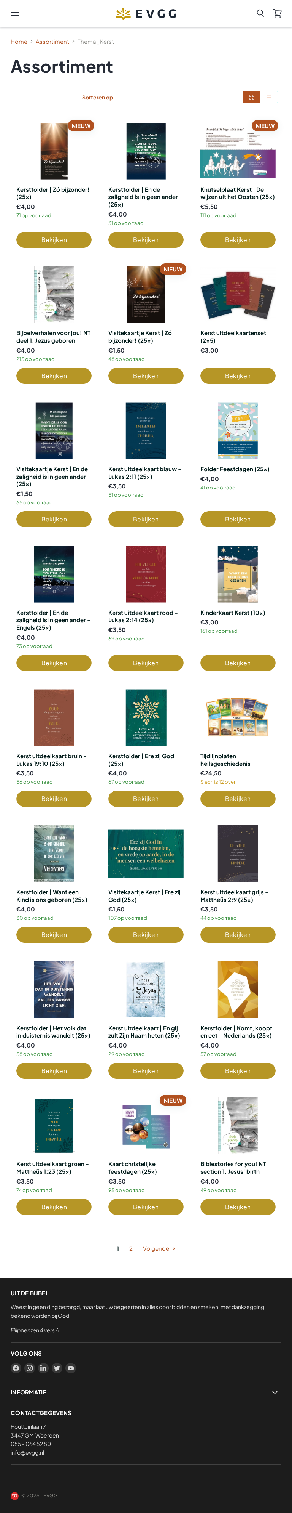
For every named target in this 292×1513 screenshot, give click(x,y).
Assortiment (52, 41)
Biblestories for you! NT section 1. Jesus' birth (233, 1167)
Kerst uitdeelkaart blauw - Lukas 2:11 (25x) (144, 472)
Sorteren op (97, 97)
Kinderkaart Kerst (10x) (232, 612)
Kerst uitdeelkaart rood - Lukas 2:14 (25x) (143, 616)
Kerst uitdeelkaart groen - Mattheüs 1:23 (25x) (52, 1167)
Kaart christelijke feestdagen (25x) (132, 1167)
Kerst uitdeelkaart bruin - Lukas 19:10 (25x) (51, 759)
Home (19, 41)
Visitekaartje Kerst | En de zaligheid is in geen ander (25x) (52, 476)
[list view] (269, 97)
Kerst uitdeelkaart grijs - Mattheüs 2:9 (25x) (234, 895)
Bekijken (54, 239)
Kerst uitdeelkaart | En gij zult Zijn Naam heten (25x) (144, 1031)
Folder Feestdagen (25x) (235, 468)
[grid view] (251, 97)
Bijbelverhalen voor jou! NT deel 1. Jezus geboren (53, 336)
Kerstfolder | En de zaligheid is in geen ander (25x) (143, 197)
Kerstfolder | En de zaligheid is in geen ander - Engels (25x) (53, 620)
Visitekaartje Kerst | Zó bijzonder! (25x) (140, 336)
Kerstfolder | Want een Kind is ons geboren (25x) (51, 895)
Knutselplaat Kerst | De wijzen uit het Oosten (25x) (237, 193)
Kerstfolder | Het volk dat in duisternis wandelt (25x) (53, 1031)
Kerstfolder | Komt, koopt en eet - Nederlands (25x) (236, 1031)
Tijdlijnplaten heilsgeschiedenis (225, 759)
